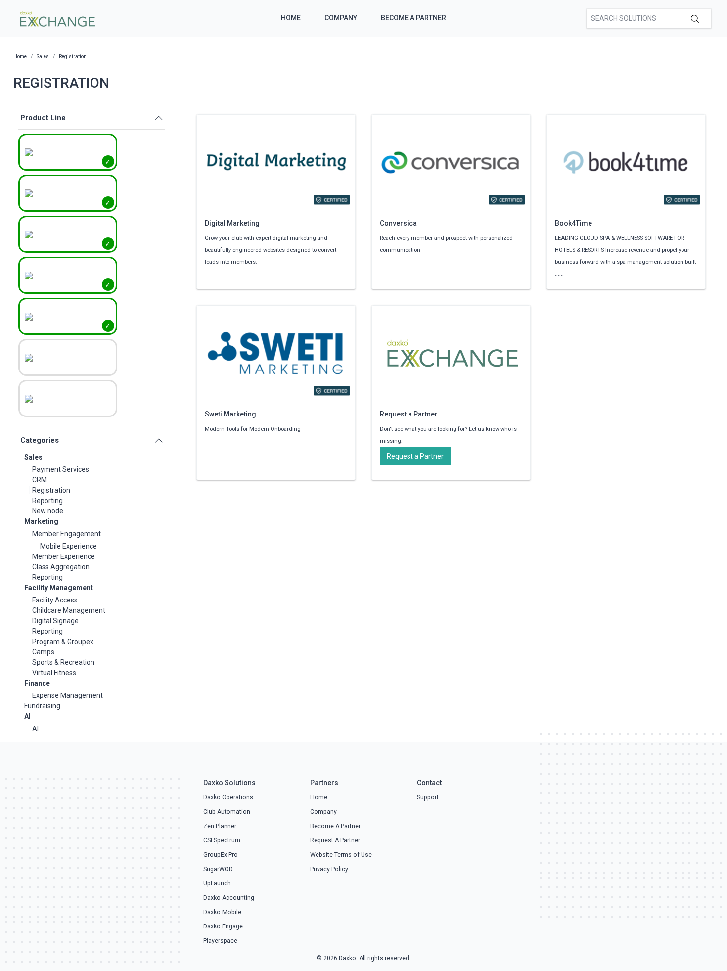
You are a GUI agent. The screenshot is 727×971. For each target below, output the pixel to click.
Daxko (347, 958)
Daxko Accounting (228, 897)
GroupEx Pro (220, 854)
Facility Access (55, 600)
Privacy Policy (329, 869)
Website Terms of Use (341, 854)
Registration (51, 490)
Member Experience (63, 556)
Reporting (47, 501)
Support (428, 797)
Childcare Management (68, 610)
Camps (43, 652)
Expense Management (67, 695)
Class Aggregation (61, 567)
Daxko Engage (223, 926)
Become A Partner (413, 18)
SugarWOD (218, 869)
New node (47, 511)
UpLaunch (217, 883)
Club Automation (226, 811)
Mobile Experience (68, 546)
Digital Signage (55, 621)
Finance (37, 683)
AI (27, 716)
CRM (39, 480)
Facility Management (58, 588)
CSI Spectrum (221, 840)
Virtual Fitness (54, 673)
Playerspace (220, 940)
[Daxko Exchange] (56, 18)
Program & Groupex (62, 642)
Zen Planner (219, 826)
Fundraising (42, 706)
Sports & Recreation (63, 662)
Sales (33, 457)
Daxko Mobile (222, 912)
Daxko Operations (228, 797)
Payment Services (60, 469)
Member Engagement (66, 534)
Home (291, 18)
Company (340, 18)
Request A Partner (335, 840)
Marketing (41, 521)
